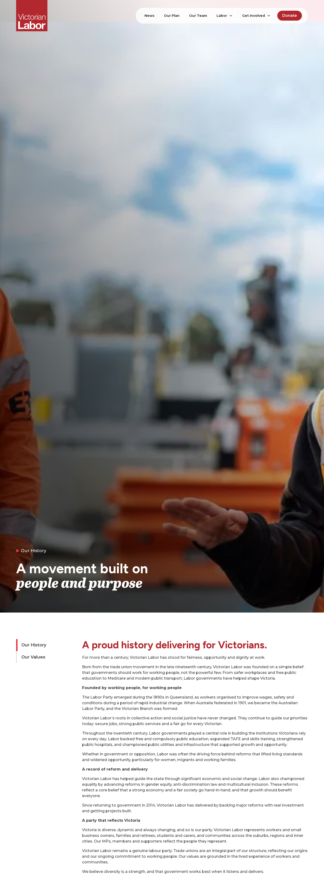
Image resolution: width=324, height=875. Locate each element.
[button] (225, 15)
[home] (31, 15)
